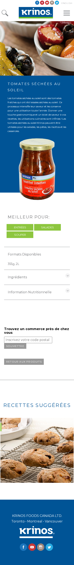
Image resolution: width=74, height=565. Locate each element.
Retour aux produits (24, 361)
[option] (37, 450)
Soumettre (15, 346)
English (66, 3)
